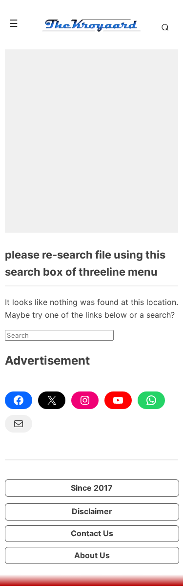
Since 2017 (92, 488)
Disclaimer (92, 511)
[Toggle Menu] (13, 23)
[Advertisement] (91, 141)
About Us (92, 555)
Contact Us (92, 533)
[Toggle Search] (163, 26)
